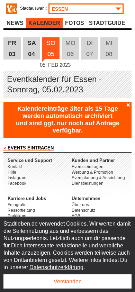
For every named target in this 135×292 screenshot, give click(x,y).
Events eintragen (31, 147)
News (15, 23)
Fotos (74, 23)
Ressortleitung (21, 210)
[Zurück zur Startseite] (11, 8)
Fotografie (17, 204)
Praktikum (17, 215)
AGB (76, 215)
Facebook (17, 183)
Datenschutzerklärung (56, 267)
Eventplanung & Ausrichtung (98, 177)
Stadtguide (107, 23)
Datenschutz (83, 210)
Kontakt (15, 166)
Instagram (17, 177)
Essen (60, 9)
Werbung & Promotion (92, 172)
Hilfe (12, 172)
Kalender (44, 23)
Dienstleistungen (88, 183)
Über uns (80, 204)
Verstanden (68, 281)
